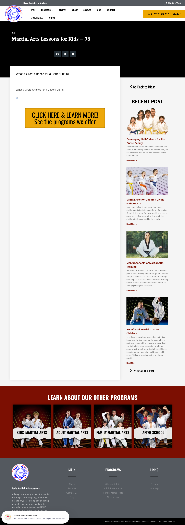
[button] (57, 54)
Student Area (37, 17)
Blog (99, 10)
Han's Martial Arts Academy (35, 3)
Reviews (62, 10)
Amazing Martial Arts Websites (163, 522)
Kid (13, 33)
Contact (87, 10)
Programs (46, 10)
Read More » (131, 161)
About (75, 10)
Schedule (111, 10)
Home (33, 10)
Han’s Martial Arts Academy (26, 488)
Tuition (51, 17)
